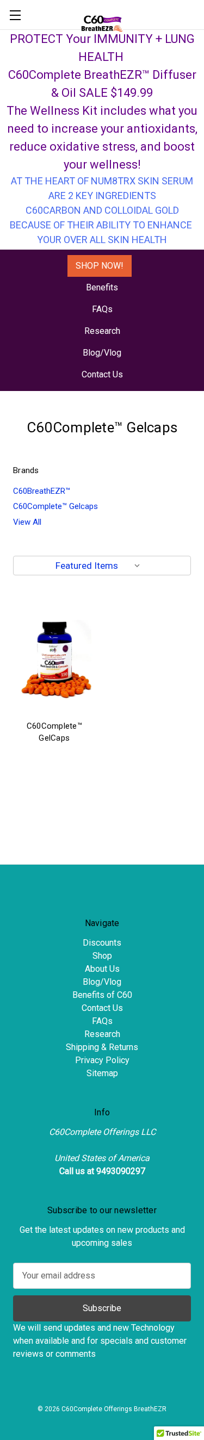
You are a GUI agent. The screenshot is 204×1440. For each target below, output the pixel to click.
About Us (102, 969)
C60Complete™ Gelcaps (55, 506)
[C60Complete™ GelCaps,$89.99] (54, 659)
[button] (99, 266)
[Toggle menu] (15, 15)
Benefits (102, 287)
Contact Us (102, 374)
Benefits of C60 (102, 995)
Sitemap (102, 1073)
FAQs (102, 309)
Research (102, 331)
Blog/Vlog (102, 352)
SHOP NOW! (99, 265)
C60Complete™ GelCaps (54, 732)
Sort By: (36, 565)
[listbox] (100, 565)
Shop (102, 956)
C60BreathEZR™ (41, 491)
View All (27, 522)
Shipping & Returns (102, 1047)
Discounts (102, 943)
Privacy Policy (102, 1060)
